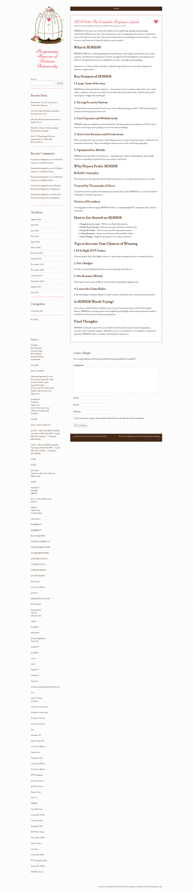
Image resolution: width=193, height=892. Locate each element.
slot (32, 692)
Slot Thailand (36, 348)
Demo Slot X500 (38, 815)
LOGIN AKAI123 (38, 575)
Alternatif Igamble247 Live (42, 376)
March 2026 (36, 247)
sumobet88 (35, 359)
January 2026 (36, 258)
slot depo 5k (36, 735)
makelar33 (35, 487)
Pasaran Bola (36, 610)
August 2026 (36, 219)
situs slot (34, 681)
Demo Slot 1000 (37, 854)
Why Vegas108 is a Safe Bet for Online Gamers (139, 437)
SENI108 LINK (80, 53)
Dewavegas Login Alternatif (42, 379)
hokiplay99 (35, 399)
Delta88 (34, 345)
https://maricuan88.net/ (41, 425)
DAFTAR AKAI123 (38, 570)
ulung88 (34, 490)
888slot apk (35, 476)
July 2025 (34, 292)
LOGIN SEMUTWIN (40, 553)
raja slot (34, 612)
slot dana (34, 701)
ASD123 (34, 493)
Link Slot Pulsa (37, 820)
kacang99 (35, 627)
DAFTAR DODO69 (39, 558)
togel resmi (35, 510)
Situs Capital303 (37, 371)
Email (76, 404)
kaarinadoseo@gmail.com (113, 26)
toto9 (33, 664)
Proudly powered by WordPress (113, 887)
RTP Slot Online (37, 832)
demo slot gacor (37, 780)
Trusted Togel (36, 351)
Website (77, 411)
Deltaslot (34, 402)
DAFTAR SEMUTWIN (40, 547)
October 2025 (36, 275)
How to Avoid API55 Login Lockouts (90, 436)
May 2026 (35, 236)
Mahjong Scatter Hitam (40, 598)
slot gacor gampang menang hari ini (45, 687)
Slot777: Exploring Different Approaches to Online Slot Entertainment (43, 139)
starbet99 (35, 641)
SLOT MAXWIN (38, 536)
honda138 (34, 652)
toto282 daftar (36, 513)
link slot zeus (36, 615)
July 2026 (34, 225)
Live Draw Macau (38, 587)
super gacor (36, 519)
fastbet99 (35, 669)
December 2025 (37, 264)
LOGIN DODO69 (38, 564)
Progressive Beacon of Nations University (47, 58)
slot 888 (34, 419)
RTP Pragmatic (37, 775)
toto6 (33, 658)
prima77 (34, 593)
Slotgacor (35, 339)
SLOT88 (34, 319)
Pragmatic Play (37, 758)
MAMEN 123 (36, 524)
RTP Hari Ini (36, 604)
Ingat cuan (35, 393)
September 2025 (37, 281)
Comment (78, 365)
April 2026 (35, 242)
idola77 (34, 502)
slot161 (33, 621)
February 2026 (37, 253)
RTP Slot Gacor (37, 786)
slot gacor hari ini (38, 718)
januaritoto (35, 632)
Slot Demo (35, 581)
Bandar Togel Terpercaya (41, 390)
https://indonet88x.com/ (41, 499)
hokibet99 (35, 647)
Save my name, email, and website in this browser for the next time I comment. (109, 418)
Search (33, 79)
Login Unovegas (37, 385)
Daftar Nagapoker (38, 638)
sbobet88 (34, 365)
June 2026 (35, 230)
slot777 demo (36, 698)
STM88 (34, 803)
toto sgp (34, 849)
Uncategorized (37, 311)
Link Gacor (35, 752)
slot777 (34, 797)
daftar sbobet (36, 843)
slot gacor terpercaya (39, 706)
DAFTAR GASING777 (40, 541)
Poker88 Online (37, 356)
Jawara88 (34, 470)
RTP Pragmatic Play (39, 860)
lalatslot (34, 507)
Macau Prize (36, 792)
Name (76, 398)
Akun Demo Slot (38, 741)
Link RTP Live (37, 809)
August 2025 (36, 287)
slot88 (33, 459)
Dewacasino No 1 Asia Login (42, 388)
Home (116, 9)
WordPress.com (154, 887)
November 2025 (37, 270)
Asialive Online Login (39, 382)
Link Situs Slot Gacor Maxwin (43, 473)
